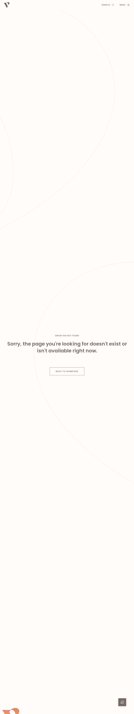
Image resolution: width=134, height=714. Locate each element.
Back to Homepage (67, 371)
